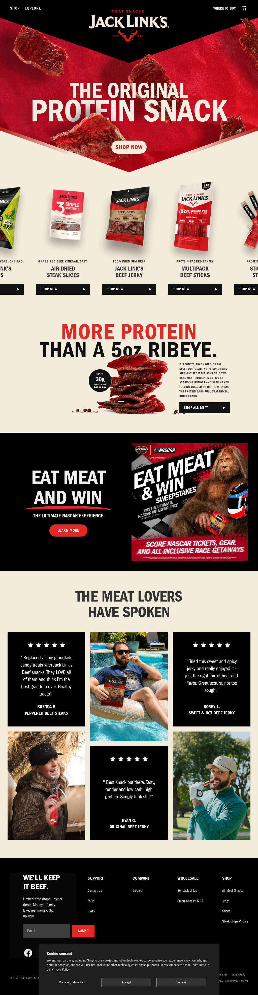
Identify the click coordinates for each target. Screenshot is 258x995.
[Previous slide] (8, 230)
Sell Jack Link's (187, 890)
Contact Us (95, 890)
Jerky (225, 901)
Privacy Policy (61, 969)
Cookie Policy (238, 975)
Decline (181, 982)
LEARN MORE (68, 530)
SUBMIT (83, 931)
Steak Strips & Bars (235, 921)
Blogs (91, 911)
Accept (126, 982)
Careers (137, 890)
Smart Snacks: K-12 (190, 901)
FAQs (91, 901)
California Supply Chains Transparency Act (227, 981)
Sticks (226, 911)
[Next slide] (250, 230)
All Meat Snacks (232, 890)
